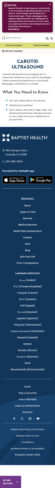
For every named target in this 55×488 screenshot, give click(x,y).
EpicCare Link (27, 256)
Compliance (27, 442)
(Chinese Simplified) (27, 286)
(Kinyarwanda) (27, 369)
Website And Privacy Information (27, 429)
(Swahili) (27, 337)
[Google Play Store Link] (41, 180)
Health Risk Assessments (27, 231)
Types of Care (27, 211)
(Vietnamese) (27, 324)
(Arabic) (27, 280)
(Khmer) (27, 350)
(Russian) (27, 312)
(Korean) (27, 299)
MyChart (27, 412)
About (27, 205)
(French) (27, 292)
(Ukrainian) (27, 331)
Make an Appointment (27, 406)
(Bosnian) (27, 356)
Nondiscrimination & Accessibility (27, 448)
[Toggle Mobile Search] (47, 38)
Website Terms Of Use (27, 435)
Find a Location (14, 45)
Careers (27, 237)
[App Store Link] (14, 180)
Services (27, 218)
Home (27, 387)
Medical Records (27, 224)
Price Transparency (28, 263)
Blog (27, 250)
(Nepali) (27, 305)
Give (27, 243)
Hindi (27, 363)
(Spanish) (27, 318)
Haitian (27, 343)
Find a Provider (41, 45)
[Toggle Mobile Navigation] (51, 38)
